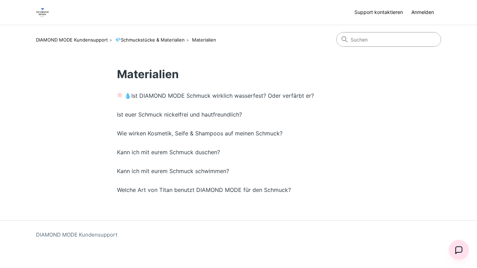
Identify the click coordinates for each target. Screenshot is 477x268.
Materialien (204, 40)
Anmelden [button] (422, 12)
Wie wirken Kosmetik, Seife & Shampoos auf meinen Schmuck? (199, 133)
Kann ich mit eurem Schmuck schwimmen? (173, 171)
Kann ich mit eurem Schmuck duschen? (168, 152)
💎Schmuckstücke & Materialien (150, 40)
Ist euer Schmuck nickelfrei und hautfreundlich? (179, 114)
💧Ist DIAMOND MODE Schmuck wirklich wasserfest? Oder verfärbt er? (219, 95)
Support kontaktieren (378, 12)
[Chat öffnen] (459, 250)
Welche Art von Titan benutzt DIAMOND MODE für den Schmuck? (204, 189)
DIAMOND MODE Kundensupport (72, 40)
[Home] (42, 12)
